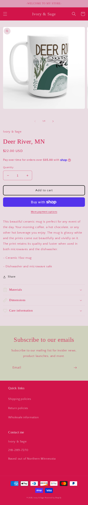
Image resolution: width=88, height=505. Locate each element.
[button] (5, 13)
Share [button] (12, 276)
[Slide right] (53, 121)
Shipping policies (19, 399)
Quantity (8, 167)
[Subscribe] (75, 367)
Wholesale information (23, 417)
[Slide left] (34, 121)
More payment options (44, 211)
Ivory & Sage (39, 498)
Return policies (18, 408)
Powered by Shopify (53, 498)
